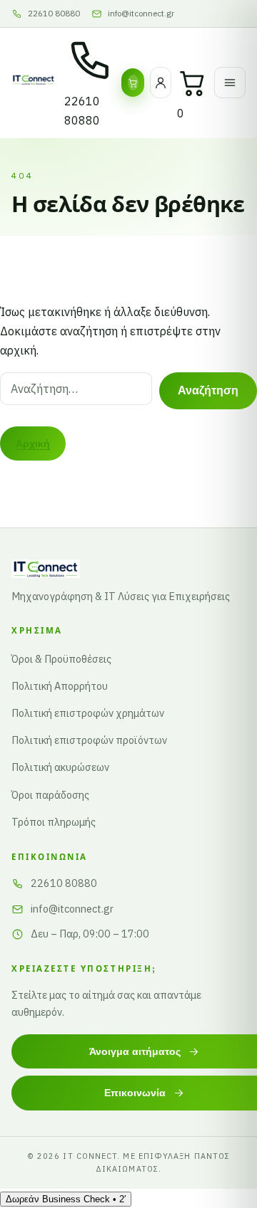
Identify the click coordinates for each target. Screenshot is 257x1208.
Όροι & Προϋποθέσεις (61, 659)
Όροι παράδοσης (50, 795)
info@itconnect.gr (72, 908)
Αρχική (33, 443)
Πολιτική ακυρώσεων (60, 767)
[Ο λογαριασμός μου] (160, 82)
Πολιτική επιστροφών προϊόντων (89, 740)
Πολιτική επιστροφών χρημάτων (87, 713)
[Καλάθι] (192, 82)
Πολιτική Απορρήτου (59, 686)
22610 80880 (64, 883)
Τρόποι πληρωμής (53, 822)
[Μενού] (230, 82)
